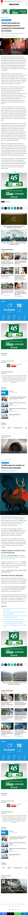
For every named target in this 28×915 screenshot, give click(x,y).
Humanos (11, 391)
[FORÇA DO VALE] (14, 4)
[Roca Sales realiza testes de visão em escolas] (7, 270)
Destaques (8, 20)
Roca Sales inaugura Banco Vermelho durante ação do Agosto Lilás (21, 262)
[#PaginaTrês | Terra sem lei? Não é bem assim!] (4, 410)
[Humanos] (4, 393)
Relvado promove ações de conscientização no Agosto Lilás (7, 292)
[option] (14, 446)
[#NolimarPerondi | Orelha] (4, 416)
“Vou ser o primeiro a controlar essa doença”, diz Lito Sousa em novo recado (7, 262)
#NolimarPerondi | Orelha (15, 414)
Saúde (6, 17)
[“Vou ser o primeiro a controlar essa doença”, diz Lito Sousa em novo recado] (7, 256)
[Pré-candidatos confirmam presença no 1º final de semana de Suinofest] (4, 398)
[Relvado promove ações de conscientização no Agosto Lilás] (7, 286)
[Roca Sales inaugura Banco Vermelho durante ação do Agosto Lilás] (21, 256)
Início (3, 17)
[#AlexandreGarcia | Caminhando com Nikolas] (4, 404)
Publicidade (14, 171)
